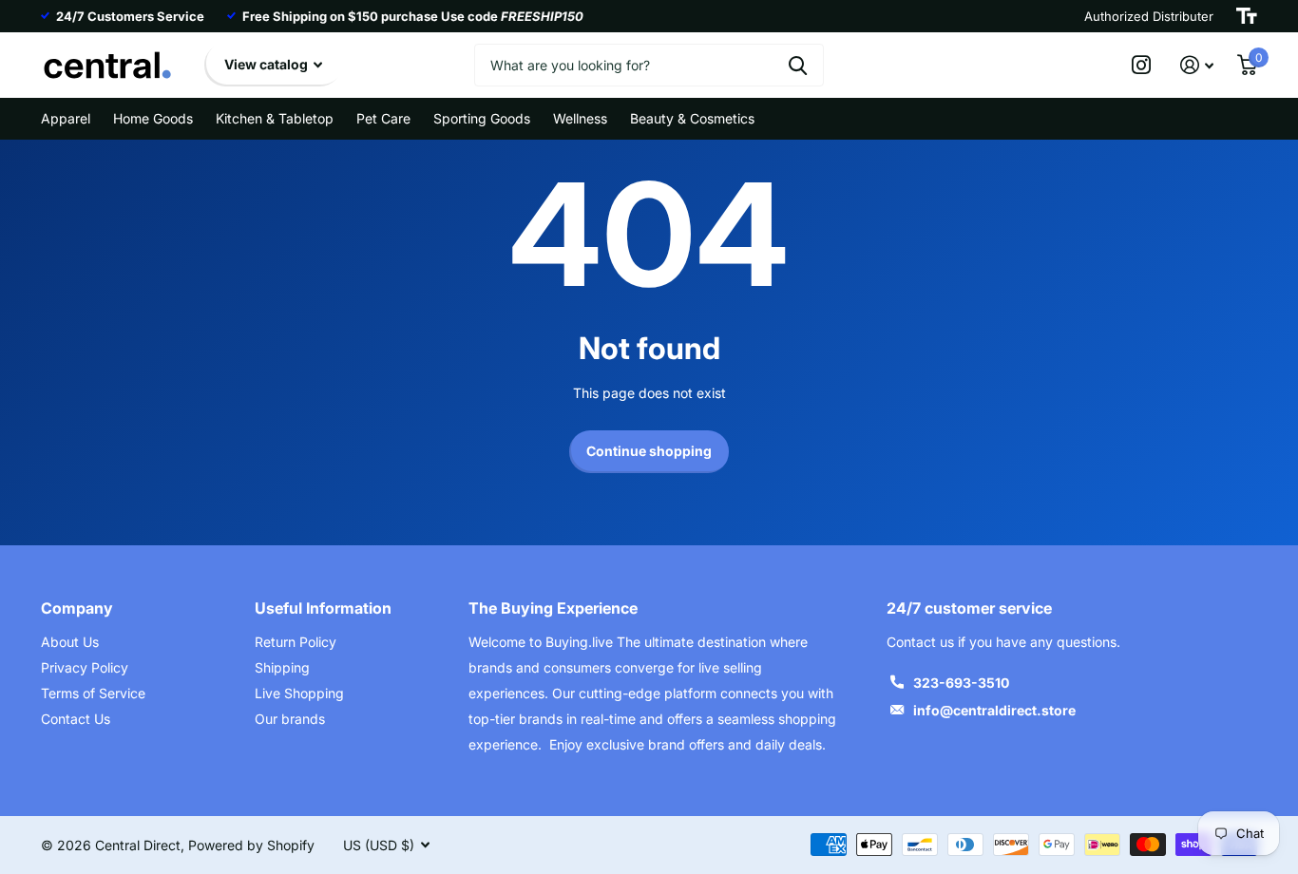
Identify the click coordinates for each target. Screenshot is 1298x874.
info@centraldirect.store (994, 710)
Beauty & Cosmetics (692, 118)
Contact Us (75, 719)
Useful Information (323, 608)
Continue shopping (649, 451)
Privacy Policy (84, 667)
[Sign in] (1197, 65)
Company (77, 608)
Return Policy (295, 642)
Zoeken (798, 65)
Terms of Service (93, 693)
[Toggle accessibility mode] (1246, 16)
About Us (70, 642)
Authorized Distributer (1148, 16)
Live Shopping (299, 693)
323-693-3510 (961, 682)
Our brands (290, 719)
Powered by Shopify (251, 845)
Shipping (282, 667)
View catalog (267, 64)
